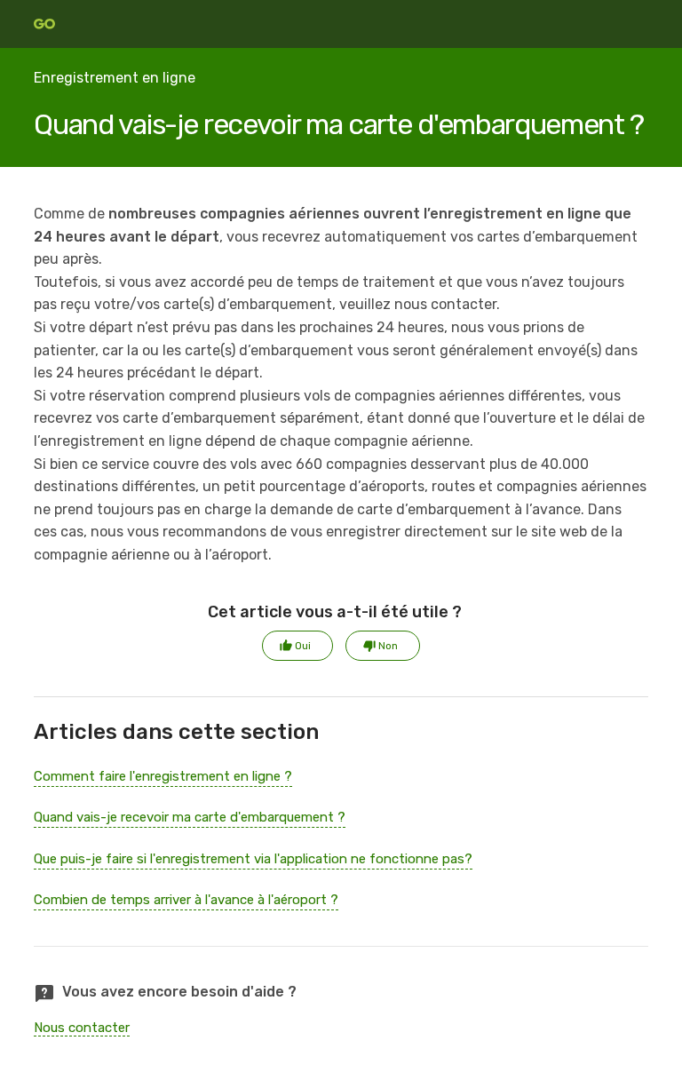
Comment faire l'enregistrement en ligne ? (163, 776)
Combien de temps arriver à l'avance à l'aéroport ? (186, 900)
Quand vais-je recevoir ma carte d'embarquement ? (189, 817)
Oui (303, 645)
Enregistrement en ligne (114, 77)
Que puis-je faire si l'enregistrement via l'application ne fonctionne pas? (253, 859)
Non (388, 645)
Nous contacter (82, 1028)
